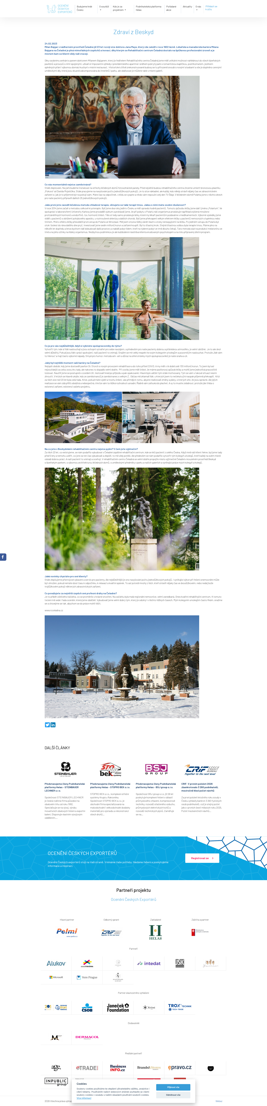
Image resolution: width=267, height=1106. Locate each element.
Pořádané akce (171, 8)
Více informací (84, 1098)
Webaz (219, 1101)
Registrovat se (200, 858)
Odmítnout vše (173, 1095)
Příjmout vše (173, 1087)
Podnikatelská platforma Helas (148, 8)
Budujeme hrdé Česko (84, 8)
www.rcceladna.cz (54, 610)
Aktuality (187, 6)
